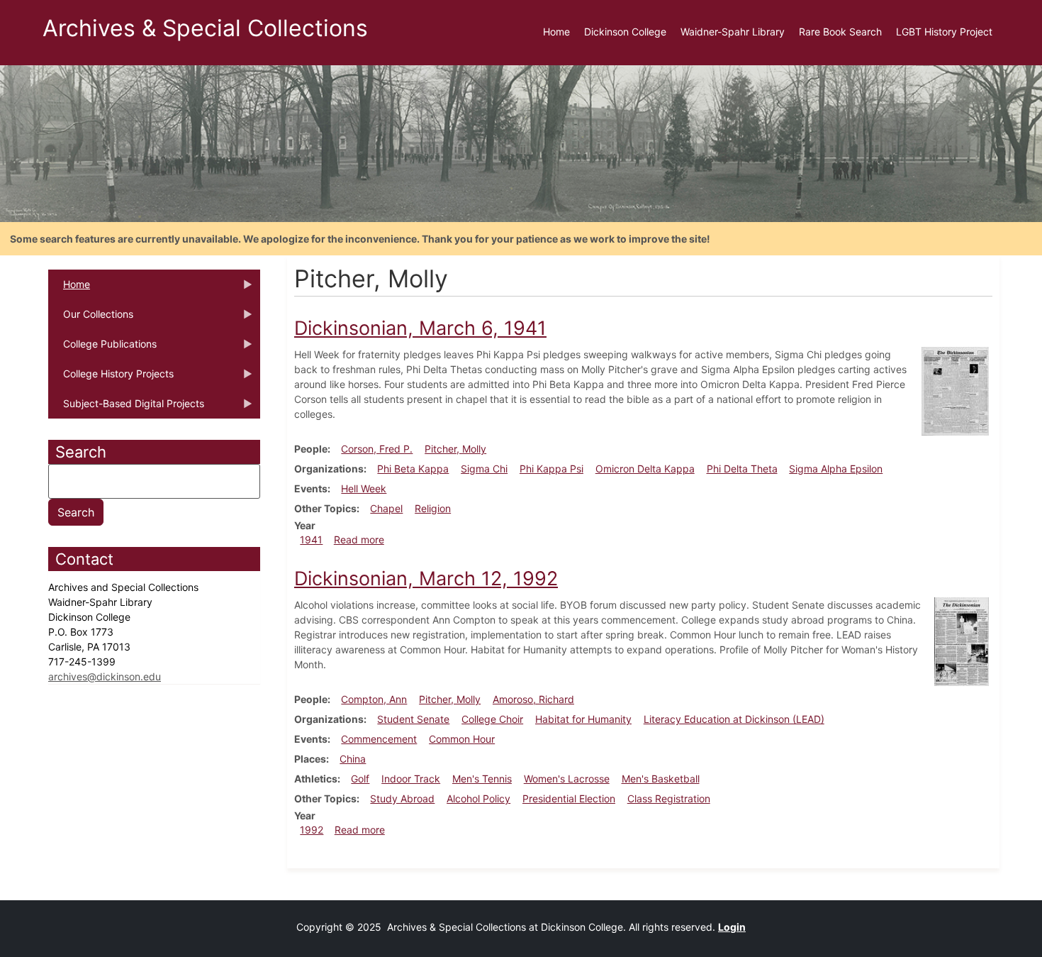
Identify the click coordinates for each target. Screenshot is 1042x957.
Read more (359, 539)
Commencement (379, 739)
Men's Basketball (661, 779)
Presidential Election (568, 798)
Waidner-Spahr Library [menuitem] (732, 32)
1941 (311, 539)
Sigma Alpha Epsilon (836, 469)
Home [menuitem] (556, 32)
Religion (433, 508)
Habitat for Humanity (583, 719)
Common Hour (462, 739)
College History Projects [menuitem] (111, 378)
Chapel (386, 508)
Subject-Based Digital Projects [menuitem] (126, 408)
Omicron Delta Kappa (645, 469)
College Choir (492, 719)
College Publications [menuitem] (102, 348)
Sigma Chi (484, 469)
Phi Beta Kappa (413, 469)
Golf (360, 779)
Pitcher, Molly (455, 449)
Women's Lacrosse (567, 779)
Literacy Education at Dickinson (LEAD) (734, 719)
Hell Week (363, 488)
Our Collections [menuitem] (90, 318)
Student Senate (413, 719)
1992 (311, 830)
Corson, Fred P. (377, 449)
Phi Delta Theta (742, 469)
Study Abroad (402, 798)
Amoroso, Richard (533, 699)
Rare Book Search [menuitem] (840, 32)
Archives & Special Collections (205, 28)
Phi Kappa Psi (551, 469)
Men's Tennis (482, 779)
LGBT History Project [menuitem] (944, 32)
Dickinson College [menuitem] (625, 32)
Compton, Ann (374, 699)
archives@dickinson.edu (104, 676)
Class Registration (668, 798)
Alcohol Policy (478, 798)
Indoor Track (410, 779)
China (353, 759)
